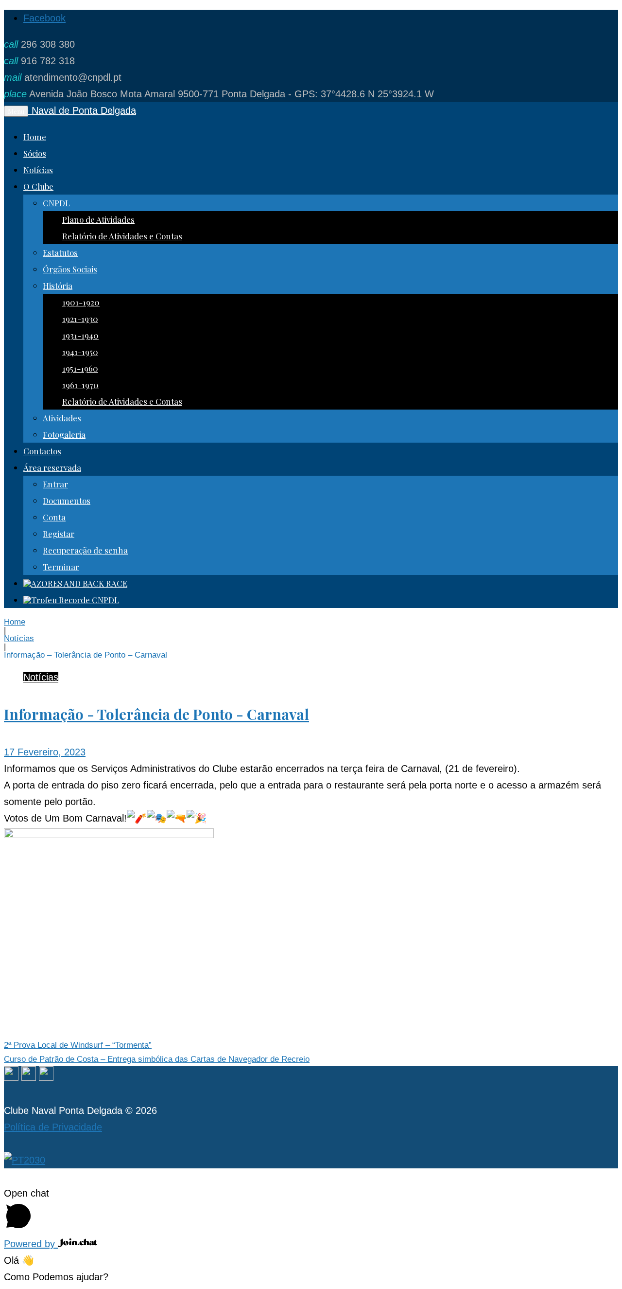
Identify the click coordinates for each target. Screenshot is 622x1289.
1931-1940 (80, 335)
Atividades (62, 417)
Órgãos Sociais (70, 269)
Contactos (42, 451)
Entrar (55, 484)
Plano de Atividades (98, 219)
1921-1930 (80, 318)
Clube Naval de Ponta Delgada (70, 110)
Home (34, 136)
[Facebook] (11, 1077)
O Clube (38, 186)
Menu (16, 111)
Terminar (61, 566)
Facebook (44, 18)
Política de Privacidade (53, 1127)
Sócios (34, 153)
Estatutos (60, 252)
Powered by (31, 1243)
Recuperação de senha (85, 550)
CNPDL (56, 202)
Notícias (38, 169)
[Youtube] (46, 1077)
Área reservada (52, 467)
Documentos (66, 500)
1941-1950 (80, 351)
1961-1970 (80, 384)
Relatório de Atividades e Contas (122, 236)
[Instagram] (28, 1077)
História (57, 285)
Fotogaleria (64, 434)
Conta (54, 517)
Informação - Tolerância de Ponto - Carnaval (156, 714)
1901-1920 (81, 302)
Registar (58, 533)
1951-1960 (80, 368)
